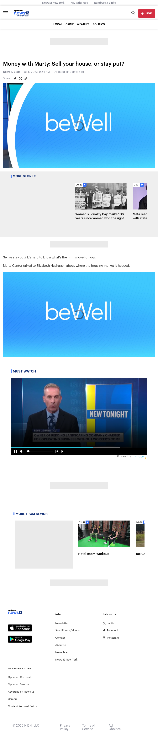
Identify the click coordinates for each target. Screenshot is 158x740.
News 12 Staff (11, 72)
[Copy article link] (25, 78)
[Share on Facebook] (15, 78)
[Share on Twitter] (20, 78)
